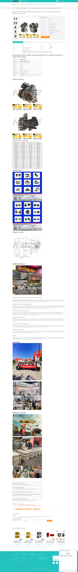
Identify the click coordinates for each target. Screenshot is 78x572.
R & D (30, 559)
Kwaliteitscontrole (37, 4)
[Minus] (75, 550)
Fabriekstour (30, 4)
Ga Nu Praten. (54, 4)
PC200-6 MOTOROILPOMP (36, 509)
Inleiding (24, 557)
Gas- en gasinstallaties (15, 556)
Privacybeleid (39, 568)
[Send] (75, 571)
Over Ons (26, 4)
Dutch (62, 1)
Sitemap (32, 568)
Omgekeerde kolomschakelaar (19, 509)
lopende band (32, 556)
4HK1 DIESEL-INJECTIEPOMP (28, 509)
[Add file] (60, 571)
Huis (15, 4)
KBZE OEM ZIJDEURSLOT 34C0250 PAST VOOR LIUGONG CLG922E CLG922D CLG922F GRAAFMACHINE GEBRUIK (17, 542)
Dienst (24, 560)
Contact (50, 520)
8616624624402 (19, 518)
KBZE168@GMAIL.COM (24, 1)
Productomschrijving (27, 42)
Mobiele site (45, 568)
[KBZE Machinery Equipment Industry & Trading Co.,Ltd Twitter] (58, 1)
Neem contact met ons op (46, 4)
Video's (22, 4)
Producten (18, 4)
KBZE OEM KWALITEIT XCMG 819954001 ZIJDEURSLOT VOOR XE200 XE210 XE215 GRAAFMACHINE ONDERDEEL (39, 542)
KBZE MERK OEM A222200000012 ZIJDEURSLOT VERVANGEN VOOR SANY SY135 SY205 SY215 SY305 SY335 (28, 542)
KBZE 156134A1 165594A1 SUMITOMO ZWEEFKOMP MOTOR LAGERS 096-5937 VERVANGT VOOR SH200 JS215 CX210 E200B (60, 542)
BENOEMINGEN (15, 559)
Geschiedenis (24, 559)
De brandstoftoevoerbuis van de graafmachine (19, 561)
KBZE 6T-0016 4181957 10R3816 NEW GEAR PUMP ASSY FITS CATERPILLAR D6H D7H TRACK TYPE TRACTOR (45, 8)
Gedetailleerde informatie (18, 42)
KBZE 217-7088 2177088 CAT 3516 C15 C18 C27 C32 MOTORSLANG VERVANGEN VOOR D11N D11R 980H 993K (50, 542)
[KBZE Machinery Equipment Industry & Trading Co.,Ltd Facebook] (56, 1)
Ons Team (24, 562)
